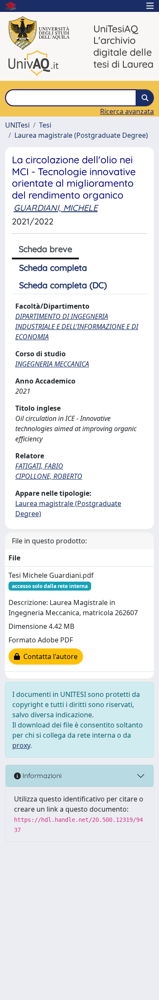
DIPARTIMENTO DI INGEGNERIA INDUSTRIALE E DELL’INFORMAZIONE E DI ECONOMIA (76, 326)
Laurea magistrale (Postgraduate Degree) (81, 135)
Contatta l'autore (49, 656)
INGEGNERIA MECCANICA (52, 364)
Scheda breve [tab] (45, 249)
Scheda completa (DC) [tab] (63, 285)
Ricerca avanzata (127, 111)
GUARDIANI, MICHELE (56, 207)
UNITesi (17, 125)
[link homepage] (14, 6)
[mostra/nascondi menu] (150, 6)
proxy (21, 745)
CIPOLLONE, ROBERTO (48, 476)
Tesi (45, 125)
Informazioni (41, 775)
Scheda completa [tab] (53, 267)
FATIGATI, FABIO (39, 466)
